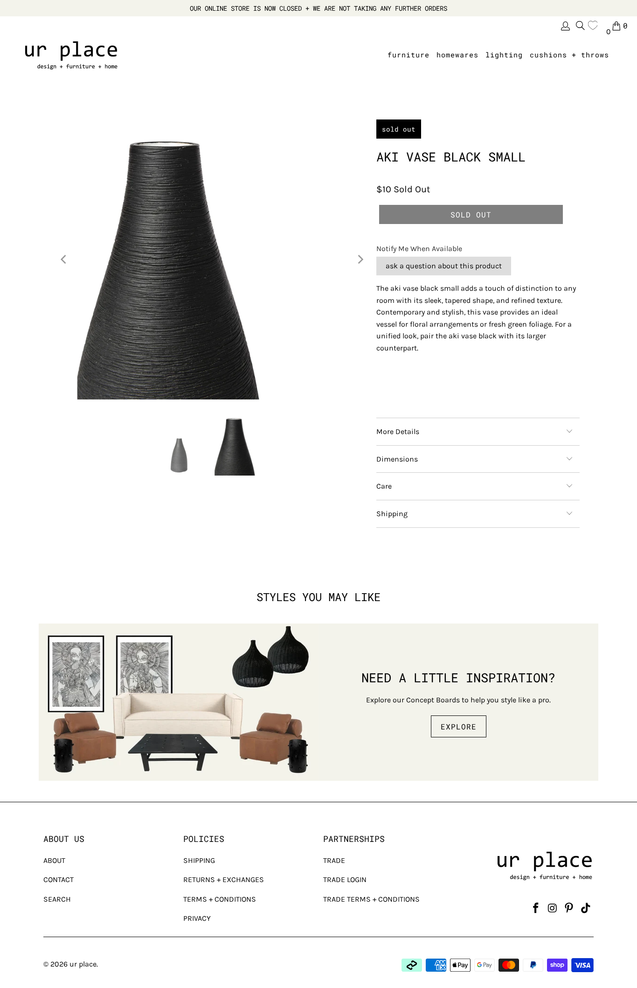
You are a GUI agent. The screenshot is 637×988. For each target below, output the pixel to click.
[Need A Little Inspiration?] (178, 702)
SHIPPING (199, 860)
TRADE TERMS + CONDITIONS (371, 899)
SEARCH (57, 899)
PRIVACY (197, 918)
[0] (595, 25)
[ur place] (71, 55)
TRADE (334, 860)
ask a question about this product (444, 265)
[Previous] (64, 259)
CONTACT (58, 879)
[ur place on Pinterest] (569, 909)
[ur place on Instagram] (553, 909)
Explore (459, 726)
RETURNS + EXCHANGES (223, 879)
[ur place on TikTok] (586, 909)
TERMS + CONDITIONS (219, 899)
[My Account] (565, 25)
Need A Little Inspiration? (458, 677)
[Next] (360, 259)
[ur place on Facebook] (536, 909)
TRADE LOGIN (345, 879)
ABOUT (54, 860)
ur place (83, 964)
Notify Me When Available (419, 248)
